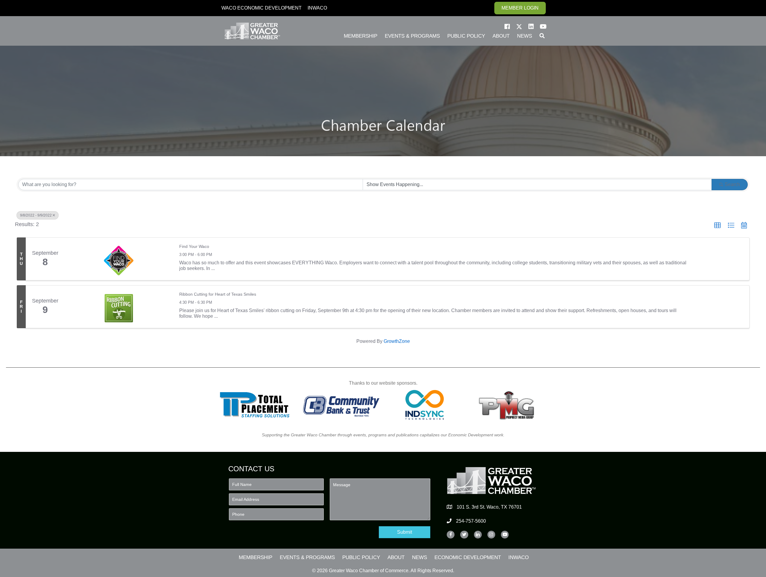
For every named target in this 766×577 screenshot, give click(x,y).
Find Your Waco (194, 246)
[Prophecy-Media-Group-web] (508, 404)
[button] (507, 26)
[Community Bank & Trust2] (341, 404)
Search (732, 184)
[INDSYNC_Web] (424, 404)
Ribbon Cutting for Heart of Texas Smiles (217, 294)
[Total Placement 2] (257, 404)
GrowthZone (397, 341)
